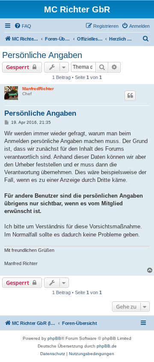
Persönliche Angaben (42, 55)
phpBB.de (107, 346)
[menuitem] (22, 26)
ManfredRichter (38, 88)
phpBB (54, 338)
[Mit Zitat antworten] (130, 95)
